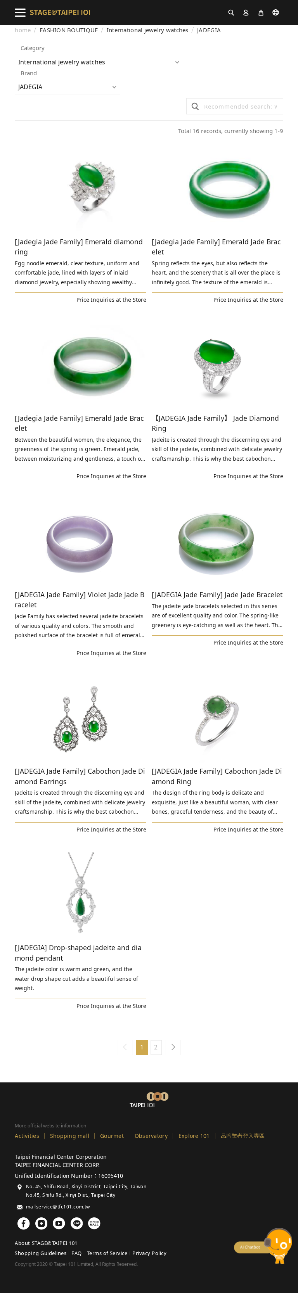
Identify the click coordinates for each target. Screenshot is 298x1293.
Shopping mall (69, 1135)
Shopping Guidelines (40, 1253)
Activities (27, 1135)
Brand (29, 73)
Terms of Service (107, 1253)
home (23, 30)
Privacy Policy (149, 1253)
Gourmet (112, 1135)
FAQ (76, 1253)
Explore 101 (194, 1135)
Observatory (151, 1135)
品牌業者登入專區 (243, 1135)
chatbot (263, 1246)
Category (33, 48)
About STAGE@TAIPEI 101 (46, 1242)
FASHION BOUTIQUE (69, 30)
